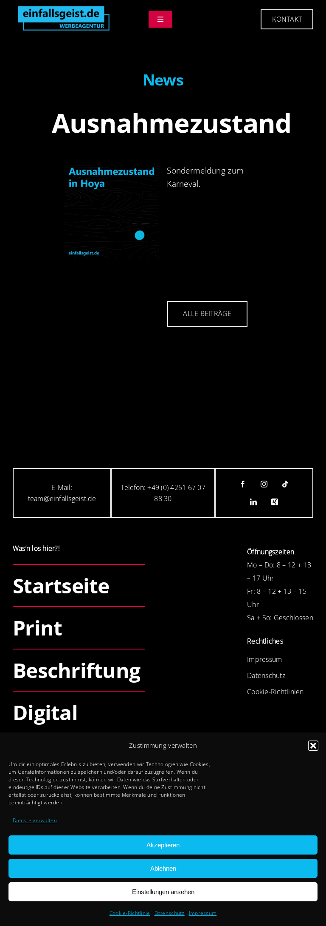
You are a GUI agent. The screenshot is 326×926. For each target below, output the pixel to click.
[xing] (274, 502)
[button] (313, 745)
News (163, 79)
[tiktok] (285, 484)
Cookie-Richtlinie (130, 913)
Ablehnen (163, 868)
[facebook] (242, 484)
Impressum (203, 913)
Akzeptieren (163, 845)
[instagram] (264, 484)
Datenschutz (170, 913)
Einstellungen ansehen (163, 891)
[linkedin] (253, 502)
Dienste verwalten (35, 820)
